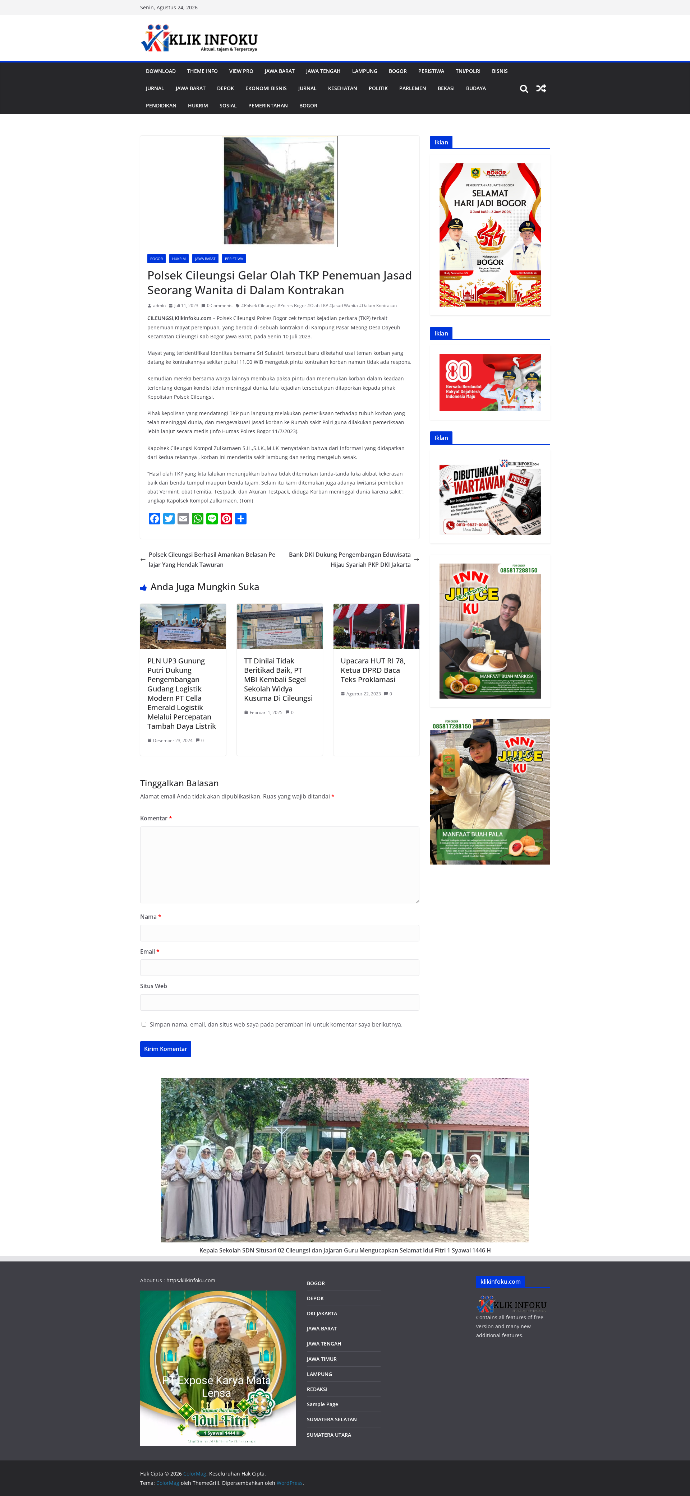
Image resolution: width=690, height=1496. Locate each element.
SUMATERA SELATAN (332, 1419)
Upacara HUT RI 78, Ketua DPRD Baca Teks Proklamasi (373, 670)
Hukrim (198, 105)
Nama (150, 917)
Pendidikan (161, 105)
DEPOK (315, 1298)
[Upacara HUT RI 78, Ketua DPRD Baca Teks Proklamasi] (376, 609)
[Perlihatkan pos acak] (541, 88)
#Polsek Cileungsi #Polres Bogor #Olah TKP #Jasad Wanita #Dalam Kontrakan (319, 305)
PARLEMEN (412, 88)
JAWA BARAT (280, 71)
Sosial (228, 105)
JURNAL (155, 88)
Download (161, 71)
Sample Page (322, 1404)
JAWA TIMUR (322, 1359)
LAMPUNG (364, 71)
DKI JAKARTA (322, 1313)
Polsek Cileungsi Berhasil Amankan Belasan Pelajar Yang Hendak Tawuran (212, 560)
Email (150, 951)
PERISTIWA (431, 71)
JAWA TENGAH (323, 71)
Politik (378, 88)
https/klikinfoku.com (190, 1280)
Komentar (156, 818)
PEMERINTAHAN (268, 105)
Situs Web (153, 986)
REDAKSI (317, 1389)
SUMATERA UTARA (329, 1434)
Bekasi (446, 88)
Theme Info (202, 71)
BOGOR (316, 1283)
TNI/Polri (468, 71)
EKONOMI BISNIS (266, 88)
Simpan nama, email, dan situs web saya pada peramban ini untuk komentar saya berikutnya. (276, 1024)
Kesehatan (342, 88)
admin (159, 305)
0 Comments (220, 305)
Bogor (398, 71)
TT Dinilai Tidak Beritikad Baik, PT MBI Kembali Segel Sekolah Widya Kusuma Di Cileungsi (278, 679)
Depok (225, 88)
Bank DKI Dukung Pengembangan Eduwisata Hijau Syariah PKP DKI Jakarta (350, 560)
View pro (241, 71)
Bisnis (500, 71)
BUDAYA (476, 88)
